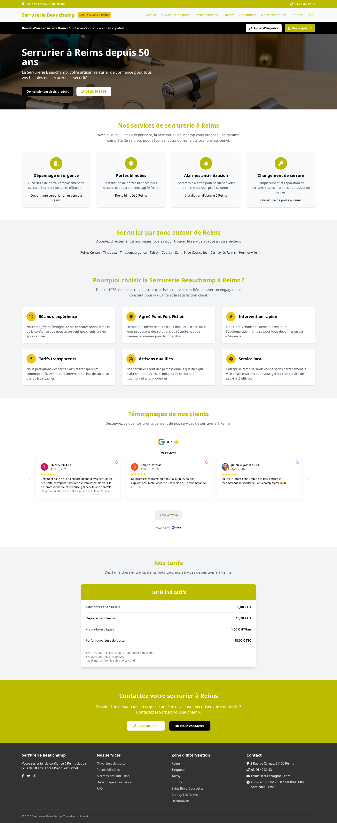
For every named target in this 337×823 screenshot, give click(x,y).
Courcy (167, 252)
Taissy (154, 252)
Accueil (151, 15)
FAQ (310, 15)
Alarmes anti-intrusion (113, 776)
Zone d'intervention (191, 755)
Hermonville (248, 252)
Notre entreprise (273, 15)
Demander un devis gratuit (48, 91)
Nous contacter (192, 726)
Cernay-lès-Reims (223, 252)
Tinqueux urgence (133, 252)
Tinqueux (110, 252)
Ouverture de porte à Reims (281, 200)
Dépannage (247, 15)
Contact (296, 15)
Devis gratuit (302, 28)
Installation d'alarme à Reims (206, 195)
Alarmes (229, 15)
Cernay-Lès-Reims (185, 795)
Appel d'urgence (266, 28)
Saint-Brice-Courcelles (191, 252)
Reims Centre (90, 252)
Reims (176, 763)
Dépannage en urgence (114, 782)
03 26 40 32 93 (96, 91)
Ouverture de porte (175, 15)
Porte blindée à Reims (131, 195)
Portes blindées (206, 15)
